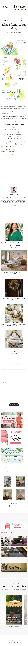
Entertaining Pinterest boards (7, 151)
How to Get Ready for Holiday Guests (14, 273)
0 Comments (19, 32)
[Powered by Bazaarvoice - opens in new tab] (14, 506)
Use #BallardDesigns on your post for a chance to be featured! (12, 471)
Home (11, 642)
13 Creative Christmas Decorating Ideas (14, 350)
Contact (16, 642)
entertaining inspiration (11, 149)
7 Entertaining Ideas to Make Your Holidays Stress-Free (14, 324)
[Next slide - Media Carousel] (25, 609)
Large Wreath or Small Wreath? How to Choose (14, 299)
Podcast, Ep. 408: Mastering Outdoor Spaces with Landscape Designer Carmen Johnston (14, 244)
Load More (11, 504)
